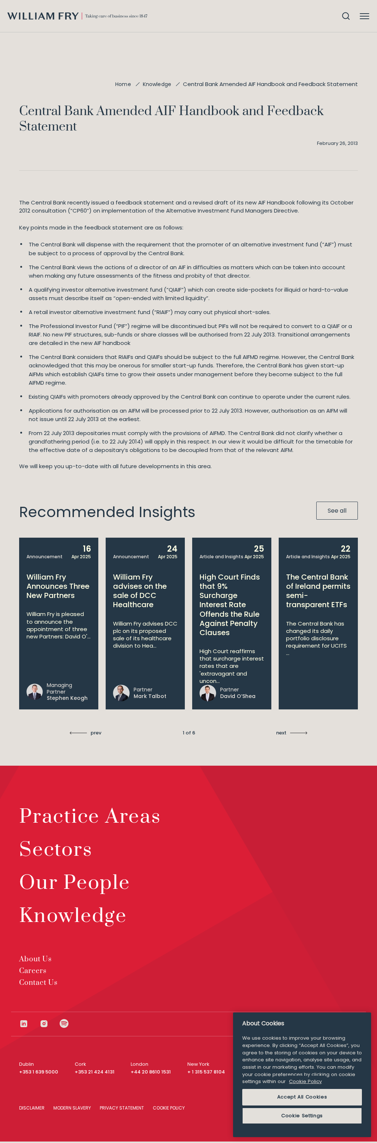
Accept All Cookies (302, 1096)
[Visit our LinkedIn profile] (29, 1023)
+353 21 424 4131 (94, 1071)
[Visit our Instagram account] (49, 1023)
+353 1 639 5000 (38, 1071)
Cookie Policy (305, 1081)
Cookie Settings (302, 1115)
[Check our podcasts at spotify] (64, 1023)
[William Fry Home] (77, 16)
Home (123, 84)
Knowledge (157, 84)
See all (337, 510)
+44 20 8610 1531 (151, 1071)
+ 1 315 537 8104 (206, 1071)
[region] (302, 1074)
